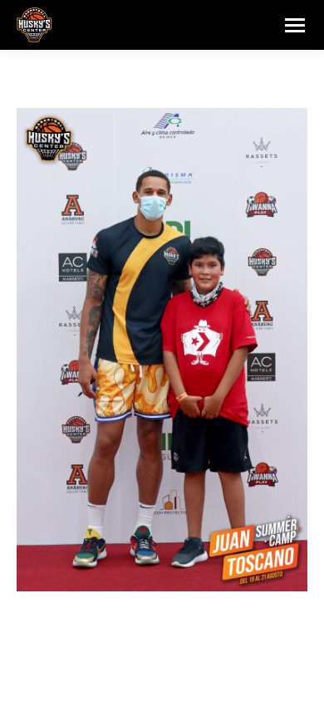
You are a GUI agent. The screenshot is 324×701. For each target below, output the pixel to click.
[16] (162, 349)
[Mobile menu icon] (294, 25)
